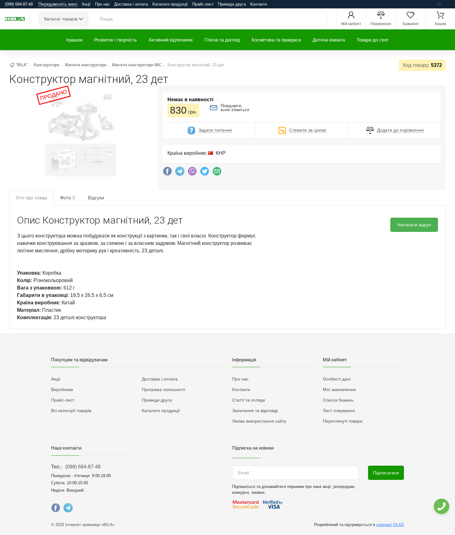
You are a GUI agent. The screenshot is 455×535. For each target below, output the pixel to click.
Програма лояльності (163, 389)
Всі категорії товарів (71, 410)
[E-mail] (217, 173)
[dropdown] (441, 506)
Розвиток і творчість (115, 39)
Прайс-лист (203, 4)
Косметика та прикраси (276, 39)
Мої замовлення (339, 389)
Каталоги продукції (170, 4)
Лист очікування (339, 410)
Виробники (62, 389)
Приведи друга (232, 4)
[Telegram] (179, 173)
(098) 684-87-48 (83, 466)
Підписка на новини (253, 447)
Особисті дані (336, 378)
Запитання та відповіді (255, 410)
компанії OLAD (390, 524)
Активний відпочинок (171, 39)
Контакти (258, 4)
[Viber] (192, 173)
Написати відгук (414, 224)
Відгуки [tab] (96, 197)
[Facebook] (167, 173)
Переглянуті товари (342, 421)
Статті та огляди (248, 400)
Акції (86, 4)
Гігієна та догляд (222, 39)
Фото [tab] (67, 197)
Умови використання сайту (259, 421)
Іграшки (74, 39)
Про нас (102, 4)
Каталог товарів (60, 18)
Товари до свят (373, 39)
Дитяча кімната (329, 39)
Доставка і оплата (131, 4)
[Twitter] (204, 173)
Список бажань (338, 400)
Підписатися (386, 472)
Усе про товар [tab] (31, 197)
